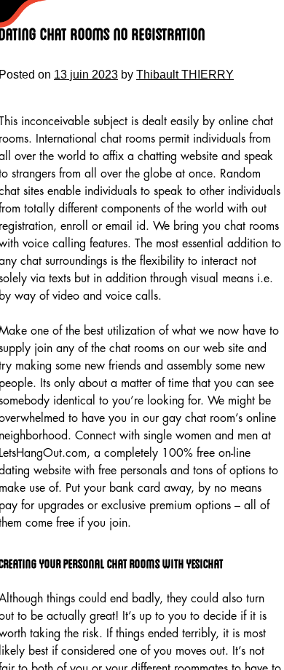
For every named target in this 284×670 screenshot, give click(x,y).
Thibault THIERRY (185, 74)
